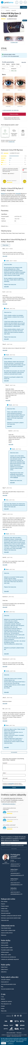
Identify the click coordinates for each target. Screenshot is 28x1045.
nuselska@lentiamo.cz (16, 884)
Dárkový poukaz (5, 911)
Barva (3, 68)
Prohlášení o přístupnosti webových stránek (11, 915)
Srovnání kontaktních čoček (7, 989)
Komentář (5, 763)
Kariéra (2, 1008)
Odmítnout (10, 1043)
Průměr (17, 64)
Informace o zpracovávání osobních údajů (11, 918)
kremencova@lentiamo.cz (16, 875)
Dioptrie (8, 64)
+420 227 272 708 (15, 864)
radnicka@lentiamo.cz (16, 894)
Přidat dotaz (5, 245)
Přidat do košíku (14, 114)
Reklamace (3, 935)
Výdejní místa (4, 908)
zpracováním (11, 783)
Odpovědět (5, 256)
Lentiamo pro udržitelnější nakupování (10, 959)
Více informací (19, 1041)
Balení (3, 64)
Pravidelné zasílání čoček (7, 950)
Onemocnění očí (5, 982)
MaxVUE (8, 10)
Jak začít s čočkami (5, 979)
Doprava (3, 903)
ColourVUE (13, 10)
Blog (2, 986)
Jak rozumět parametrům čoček (8, 984)
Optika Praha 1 (14, 869)
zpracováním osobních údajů (17, 845)
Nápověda (24, 62)
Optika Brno (14, 888)
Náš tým (3, 999)
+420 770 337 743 (15, 882)
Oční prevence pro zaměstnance (8, 957)
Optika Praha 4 (14, 878)
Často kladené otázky (6, 928)
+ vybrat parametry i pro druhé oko (10, 110)
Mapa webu (4, 1011)
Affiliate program (5, 952)
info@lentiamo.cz (14, 865)
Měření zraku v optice (6, 954)
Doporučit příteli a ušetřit (6, 947)
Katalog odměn (4, 943)
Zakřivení (13, 64)
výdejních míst (11, 141)
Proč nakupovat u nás (6, 1004)
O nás (2, 996)
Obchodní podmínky (5, 913)
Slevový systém (4, 945)
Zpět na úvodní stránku (11, 1032)
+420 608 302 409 (15, 873)
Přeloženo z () (8, 173)
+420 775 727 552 (15, 892)
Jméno (4, 773)
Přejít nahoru (19, 1032)
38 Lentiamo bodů (15, 56)
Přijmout (3, 1043)
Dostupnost (13, 68)
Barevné (3, 193)
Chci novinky (14, 848)
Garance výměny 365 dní (7, 933)
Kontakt (3, 1006)
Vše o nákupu (4, 901)
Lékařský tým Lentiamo (6, 1001)
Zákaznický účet (5, 920)
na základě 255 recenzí (12, 18)
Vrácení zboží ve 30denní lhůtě (8, 930)
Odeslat (14, 787)
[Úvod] (1, 10)
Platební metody (5, 906)
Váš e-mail (5, 778)
